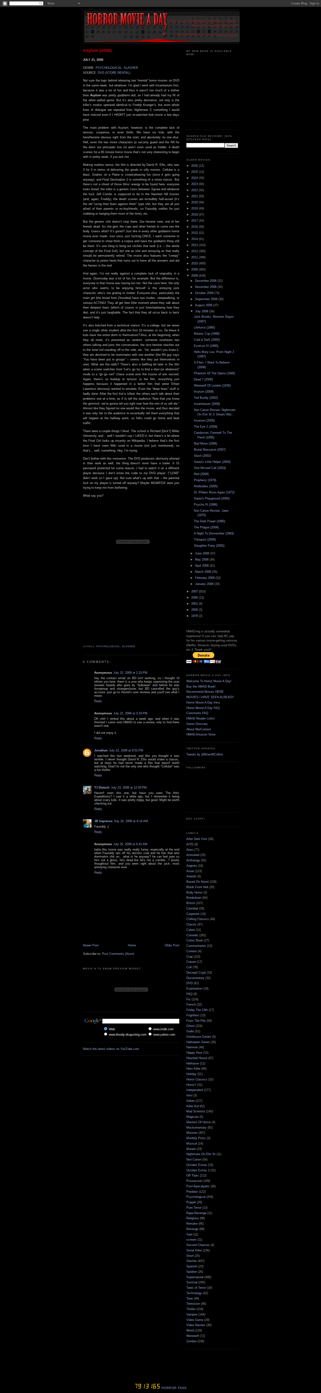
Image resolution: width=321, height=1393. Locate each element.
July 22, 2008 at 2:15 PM (130, 672)
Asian (190, 871)
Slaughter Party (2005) (209, 545)
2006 (195, 597)
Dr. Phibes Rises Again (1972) (214, 492)
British (190, 903)
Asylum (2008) (97, 50)
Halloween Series (198, 1042)
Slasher (128, 646)
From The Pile (196, 1020)
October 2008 (204, 293)
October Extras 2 (198, 1170)
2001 (195, 603)
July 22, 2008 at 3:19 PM (130, 713)
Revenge (192, 1229)
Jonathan (101, 750)
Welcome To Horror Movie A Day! (208, 681)
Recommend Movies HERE (205, 691)
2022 (195, 190)
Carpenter (193, 914)
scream (191, 1239)
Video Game (194, 1320)
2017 (195, 220)
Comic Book (194, 940)
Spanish (191, 1266)
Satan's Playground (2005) (212, 498)
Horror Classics (196, 1079)
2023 (195, 184)
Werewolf (192, 1336)
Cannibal (192, 908)
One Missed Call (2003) (210, 468)
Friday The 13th (197, 1010)
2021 (195, 196)
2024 (195, 178)
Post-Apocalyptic (198, 1186)
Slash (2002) (202, 455)
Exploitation (194, 988)
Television (193, 1303)
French (191, 1004)
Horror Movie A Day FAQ (203, 708)
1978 (195, 616)
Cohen (190, 930)
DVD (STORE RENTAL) (114, 72)
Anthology (193, 860)
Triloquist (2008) (205, 539)
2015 (195, 233)
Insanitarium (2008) (207, 404)
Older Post (172, 945)
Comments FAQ (197, 713)
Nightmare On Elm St (200, 1154)
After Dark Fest (196, 839)
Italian (190, 1101)
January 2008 (204, 584)
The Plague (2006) (206, 527)
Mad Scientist (195, 1111)
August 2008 (204, 305)
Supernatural (195, 1277)
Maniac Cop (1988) (206, 333)
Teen (189, 1298)
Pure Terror (193, 1207)
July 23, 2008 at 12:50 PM (129, 787)
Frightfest (192, 1015)
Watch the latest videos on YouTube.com (111, 1049)
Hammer (192, 1047)
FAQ (189, 994)
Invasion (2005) (204, 420)
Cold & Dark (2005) (207, 339)
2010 (195, 263)
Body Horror (194, 892)
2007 (195, 591)
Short (190, 1256)
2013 (195, 245)
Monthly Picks (196, 1138)
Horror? (191, 1085)
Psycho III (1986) (205, 504)
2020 (195, 202)
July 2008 (202, 311)
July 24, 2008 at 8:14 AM (131, 821)
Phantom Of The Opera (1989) (214, 373)
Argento (191, 865)
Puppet (191, 1202)
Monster (191, 1132)
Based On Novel (197, 881)
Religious (192, 1218)
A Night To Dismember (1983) (214, 533)
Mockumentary (196, 1127)
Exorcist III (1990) (206, 346)
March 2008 (203, 571)
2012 (195, 251)
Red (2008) (201, 474)
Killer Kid (192, 1106)
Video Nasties (195, 1325)
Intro (189, 1095)
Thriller (191, 1309)
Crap (189, 956)
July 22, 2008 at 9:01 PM (126, 750)
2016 (195, 226)
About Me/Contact (198, 729)
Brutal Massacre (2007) (210, 449)
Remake (192, 1223)
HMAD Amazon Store (200, 734)
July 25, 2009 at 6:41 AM (130, 844)
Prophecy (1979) (205, 480)
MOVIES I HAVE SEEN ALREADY (210, 697)
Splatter (191, 1271)
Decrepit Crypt (196, 972)
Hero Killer (193, 1068)
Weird (190, 1330)
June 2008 (202, 553)
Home (132, 945)
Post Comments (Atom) (118, 954)
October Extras (196, 1165)
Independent (194, 1090)
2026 (195, 165)
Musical (191, 1143)
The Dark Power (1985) (209, 521)
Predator (192, 1191)
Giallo (190, 1031)
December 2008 (206, 280)
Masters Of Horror (198, 1122)
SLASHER (131, 68)
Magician (192, 1116)
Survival (191, 1282)
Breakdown (193, 897)
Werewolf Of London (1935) (212, 385)
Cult (189, 967)
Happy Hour (194, 1052)
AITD (189, 844)
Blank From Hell (197, 887)
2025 (195, 172)
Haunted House (196, 1058)
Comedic (192, 935)
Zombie (191, 1341)
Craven (191, 961)
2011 (195, 257)
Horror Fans (173, 1388)
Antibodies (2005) (206, 486)
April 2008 (202, 565)
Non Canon (193, 1159)
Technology (194, 1293)
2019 (195, 208)
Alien (189, 849)
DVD (189, 983)
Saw (189, 1234)
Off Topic (192, 1175)
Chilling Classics (197, 919)
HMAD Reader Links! (200, 718)
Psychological (108, 646)
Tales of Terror (196, 1287)
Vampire (191, 1314)
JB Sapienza (103, 821)
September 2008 (206, 299)
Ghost (190, 1026)
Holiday (191, 1074)
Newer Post (91, 945)
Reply (98, 701)
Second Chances (198, 1245)
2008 (195, 275)
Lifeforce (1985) (204, 327)
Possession (194, 1181)
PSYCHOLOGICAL (109, 68)
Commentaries (196, 946)
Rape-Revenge (196, 1213)
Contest (191, 951)
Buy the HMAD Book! (201, 686)
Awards (191, 876)
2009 (195, 269)
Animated (192, 855)
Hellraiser (192, 1063)
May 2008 (202, 559)
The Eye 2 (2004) (205, 426)
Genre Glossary (197, 724)
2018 (195, 214)
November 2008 (206, 287)
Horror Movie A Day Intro (203, 702)
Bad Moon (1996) (205, 443)
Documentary (195, 978)
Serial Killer (194, 1250)
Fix (188, 999)
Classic (191, 924)
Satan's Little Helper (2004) (212, 462)
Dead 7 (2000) (203, 379)
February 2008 (205, 578)
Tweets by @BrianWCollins (204, 754)
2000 (195, 609)
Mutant (191, 1149)
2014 (195, 239)
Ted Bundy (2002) (206, 397)
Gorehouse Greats (198, 1036)
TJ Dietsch (102, 787)
